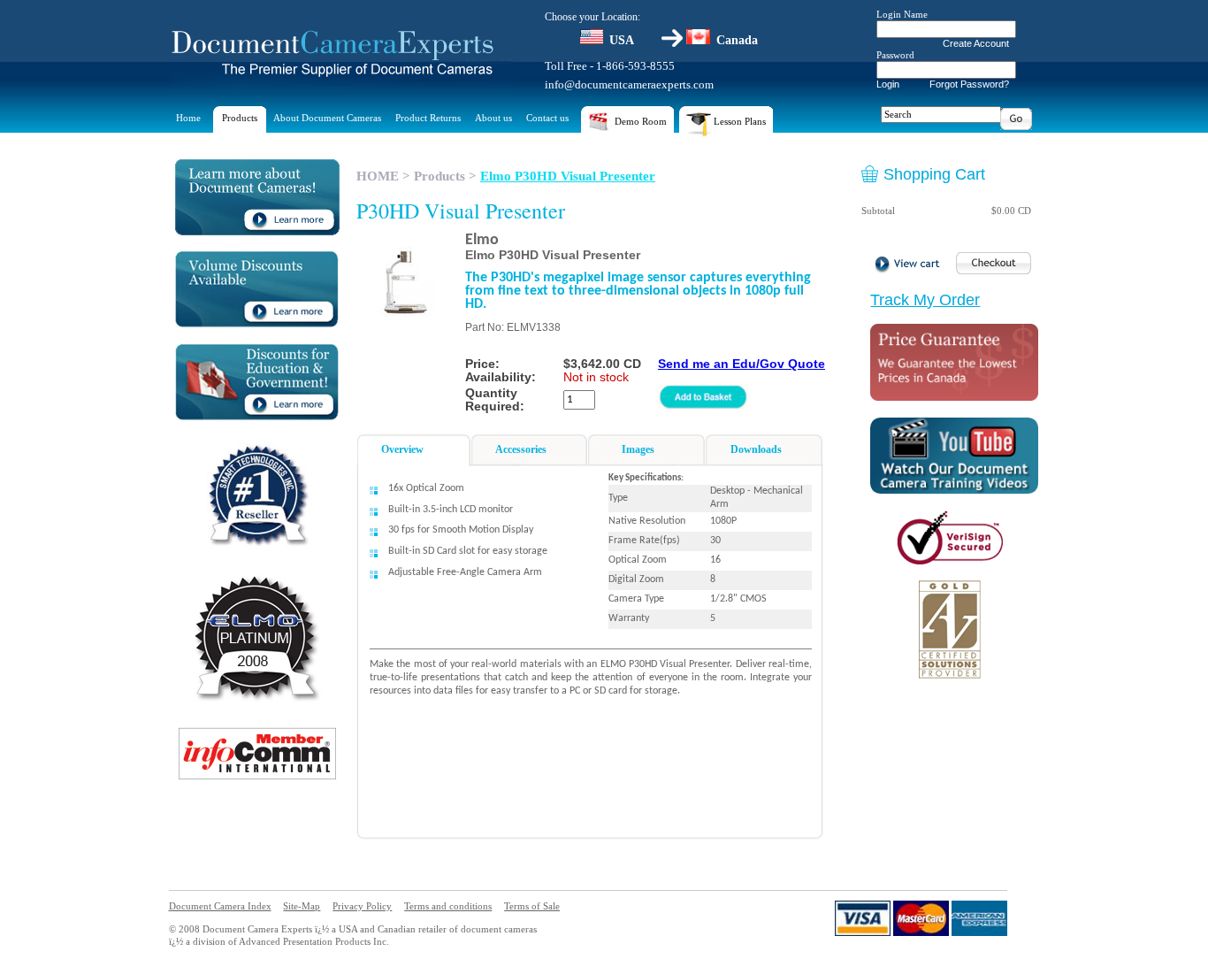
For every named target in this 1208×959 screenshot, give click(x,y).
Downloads (756, 449)
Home (188, 117)
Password (895, 55)
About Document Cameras (327, 117)
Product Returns (428, 117)
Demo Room (639, 121)
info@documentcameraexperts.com (629, 84)
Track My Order (925, 300)
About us (493, 117)
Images (638, 449)
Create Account (976, 43)
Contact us (547, 117)
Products (239, 117)
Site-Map (301, 906)
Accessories (521, 449)
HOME (377, 175)
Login (887, 84)
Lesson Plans (738, 121)
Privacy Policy (362, 906)
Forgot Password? (969, 84)
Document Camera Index (220, 906)
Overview (402, 449)
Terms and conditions (448, 906)
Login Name (902, 14)
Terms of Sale (532, 906)
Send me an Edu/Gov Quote (741, 364)
